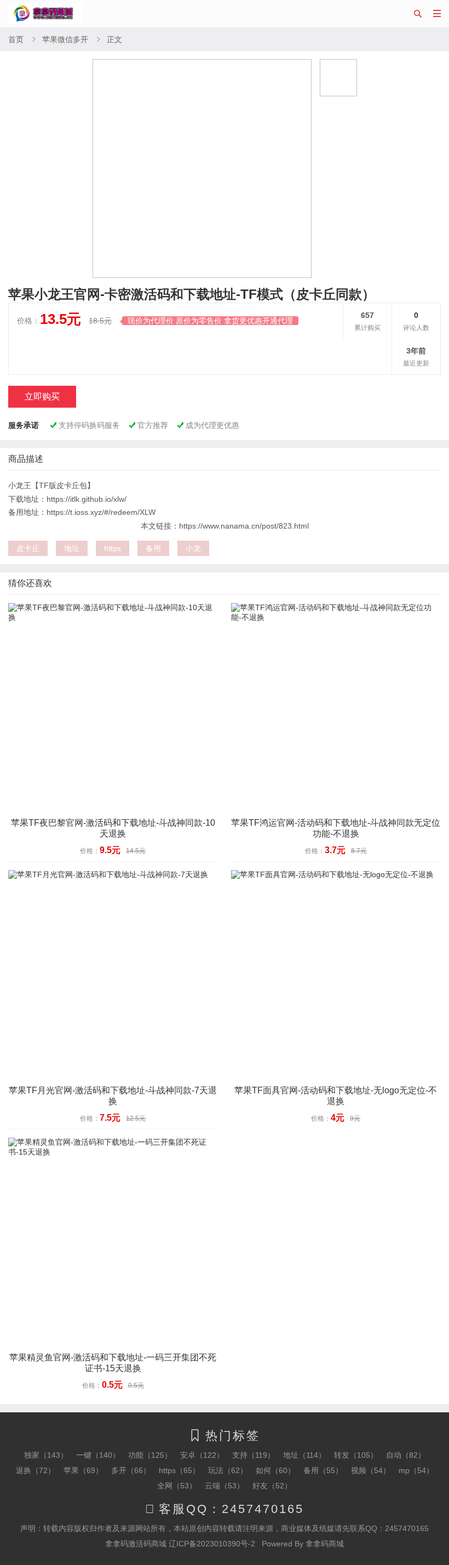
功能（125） (150, 1455)
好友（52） (272, 1485)
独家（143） (46, 1455)
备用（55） (323, 1470)
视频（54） (370, 1470)
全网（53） (177, 1485)
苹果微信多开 (65, 39)
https (112, 548)
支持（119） (253, 1455)
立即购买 (42, 396)
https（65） (179, 1470)
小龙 (193, 548)
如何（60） (275, 1470)
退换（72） (35, 1470)
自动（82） (405, 1455)
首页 (16, 39)
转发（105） (356, 1455)
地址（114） (304, 1455)
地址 (71, 548)
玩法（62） (227, 1470)
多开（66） (131, 1470)
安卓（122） (202, 1455)
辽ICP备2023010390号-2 (212, 1543)
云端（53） (224, 1485)
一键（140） (98, 1455)
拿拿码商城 (325, 1543)
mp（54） (416, 1470)
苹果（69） (83, 1470)
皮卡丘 (27, 548)
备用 (153, 548)
